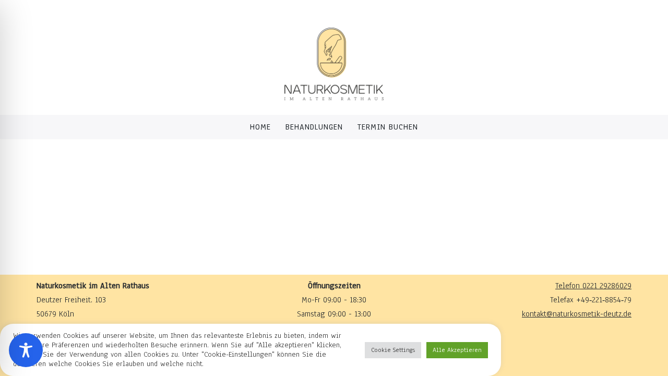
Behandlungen (314, 127)
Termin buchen (387, 127)
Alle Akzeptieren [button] (457, 350)
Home (260, 127)
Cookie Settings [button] (393, 350)
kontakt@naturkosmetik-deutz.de (576, 314)
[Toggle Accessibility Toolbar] (26, 350)
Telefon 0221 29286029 (593, 285)
